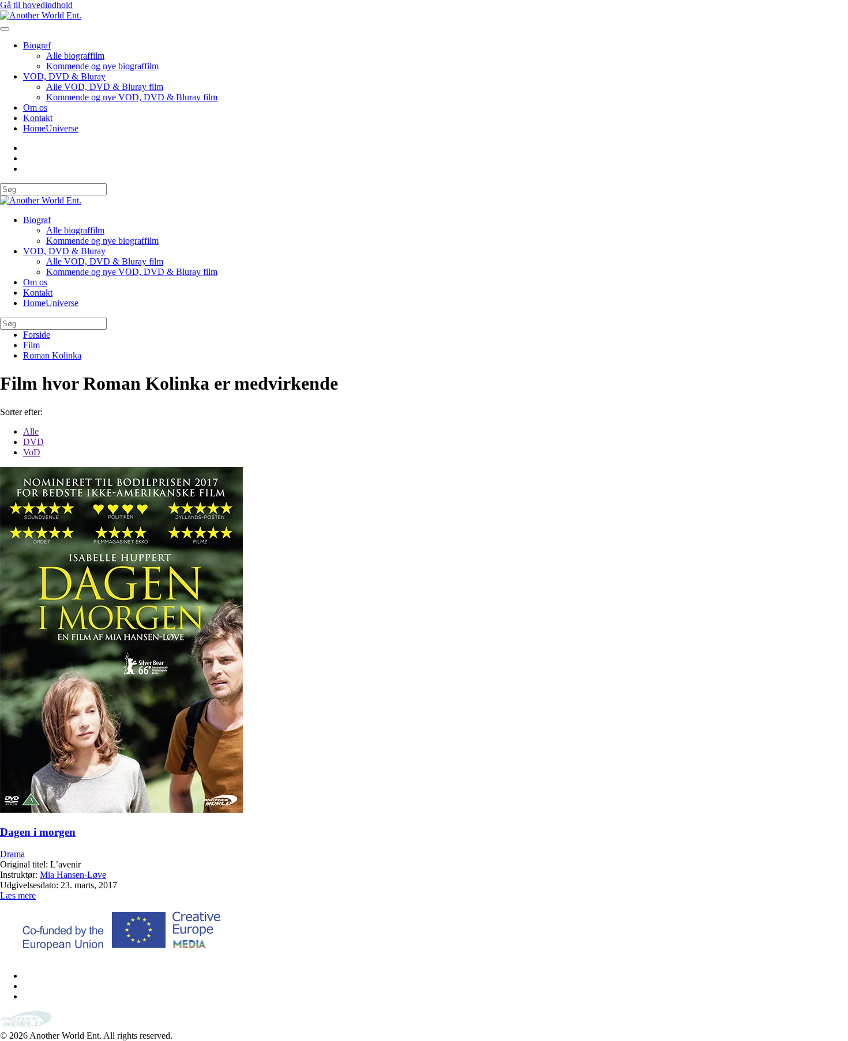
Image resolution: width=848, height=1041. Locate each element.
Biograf (37, 45)
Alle (31, 431)
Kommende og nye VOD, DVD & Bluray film (131, 97)
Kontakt (37, 118)
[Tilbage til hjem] (40, 15)
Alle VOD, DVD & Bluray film (104, 87)
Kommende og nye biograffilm (102, 66)
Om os (35, 107)
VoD (31, 452)
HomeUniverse (50, 128)
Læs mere (18, 895)
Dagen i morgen (38, 832)
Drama (12, 854)
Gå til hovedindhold (36, 5)
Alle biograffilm (75, 56)
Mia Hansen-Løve (73, 875)
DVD (33, 442)
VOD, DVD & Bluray (64, 76)
